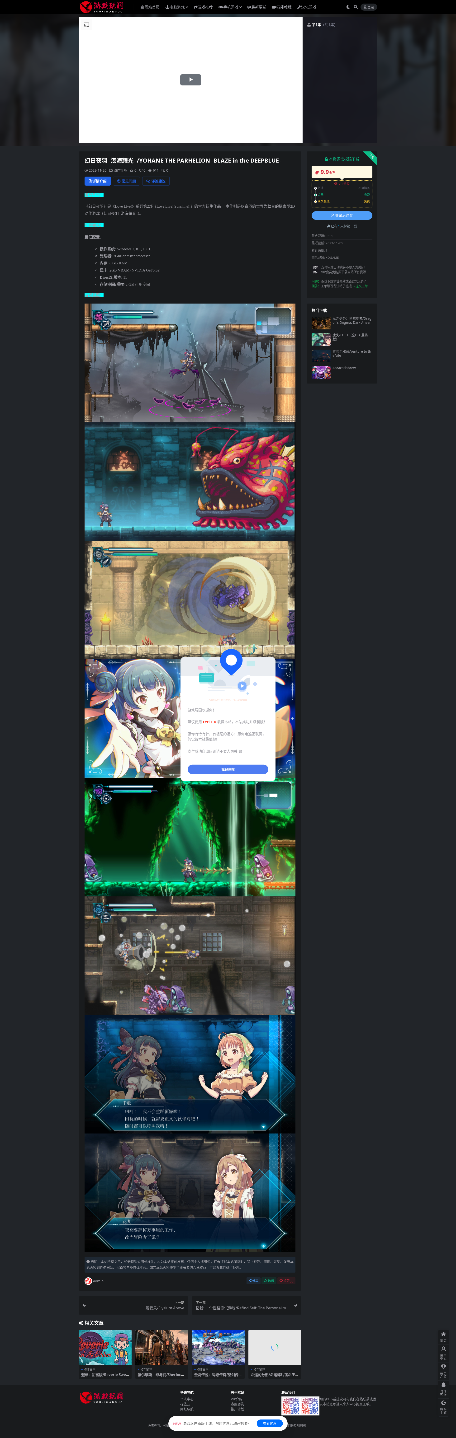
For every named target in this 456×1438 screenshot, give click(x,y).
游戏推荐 (205, 7)
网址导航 (187, 1409)
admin (98, 1281)
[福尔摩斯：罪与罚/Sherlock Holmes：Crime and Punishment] (161, 1347)
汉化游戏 (308, 7)
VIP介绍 (236, 1399)
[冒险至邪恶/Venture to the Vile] (321, 356)
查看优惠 (269, 1423)
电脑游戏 (177, 7)
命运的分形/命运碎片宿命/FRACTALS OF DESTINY (274, 1376)
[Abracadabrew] (321, 372)
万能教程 (284, 7)
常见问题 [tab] (129, 181)
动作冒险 (120, 170)
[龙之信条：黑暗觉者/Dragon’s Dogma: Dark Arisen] (321, 323)
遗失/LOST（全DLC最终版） (350, 337)
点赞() (288, 1281)
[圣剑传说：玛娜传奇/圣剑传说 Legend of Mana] (218, 1347)
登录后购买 (344, 215)
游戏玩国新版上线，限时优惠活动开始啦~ (211, 1423)
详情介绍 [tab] (99, 181)
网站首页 (152, 7)
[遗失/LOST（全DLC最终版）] (321, 339)
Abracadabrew (344, 367)
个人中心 (187, 1399)
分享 (255, 1281)
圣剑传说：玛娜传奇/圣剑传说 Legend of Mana (218, 1376)
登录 (370, 7)
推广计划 (237, 1409)
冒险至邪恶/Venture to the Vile (351, 353)
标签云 (185, 1404)
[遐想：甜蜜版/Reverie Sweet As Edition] (105, 1347)
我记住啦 (228, 769)
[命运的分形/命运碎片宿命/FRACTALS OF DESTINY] (274, 1347)
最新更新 (258, 7)
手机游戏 (230, 7)
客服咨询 (237, 1404)
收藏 (271, 1281)
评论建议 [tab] (158, 181)
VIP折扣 (344, 184)
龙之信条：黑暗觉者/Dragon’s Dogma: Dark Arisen (351, 320)
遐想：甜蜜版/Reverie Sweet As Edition (104, 1376)
